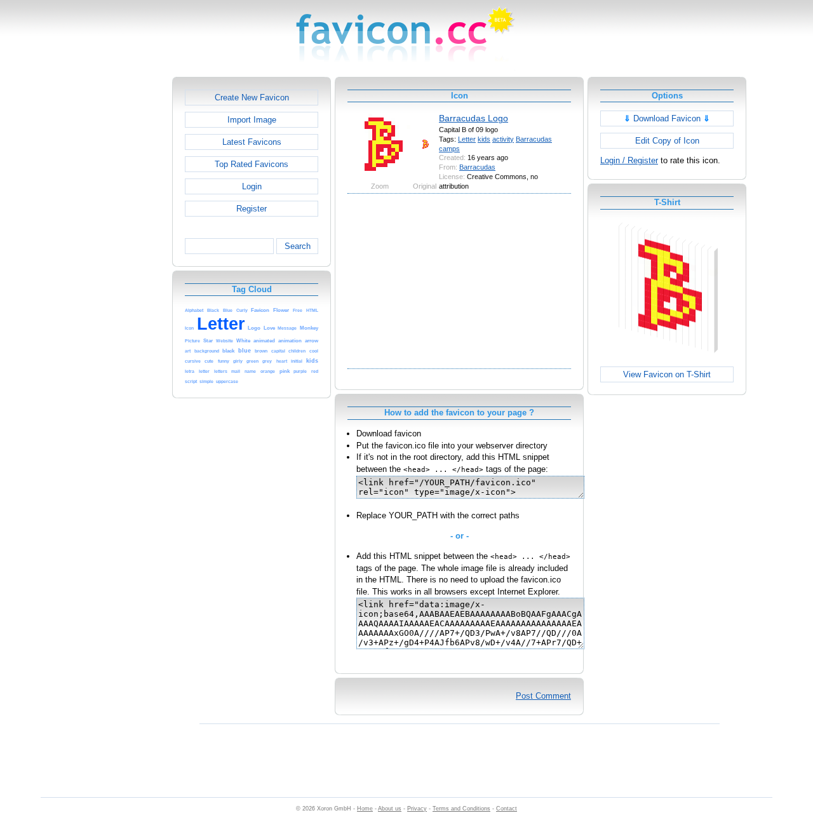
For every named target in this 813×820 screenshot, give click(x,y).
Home (365, 808)
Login (252, 186)
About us (389, 808)
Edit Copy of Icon (667, 140)
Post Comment (543, 696)
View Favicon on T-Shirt (667, 374)
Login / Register (629, 160)
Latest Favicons (251, 142)
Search (298, 246)
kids (484, 139)
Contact (506, 808)
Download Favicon (667, 118)
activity (503, 139)
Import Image (251, 119)
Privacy (417, 808)
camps (449, 148)
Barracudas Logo (473, 118)
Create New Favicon (252, 97)
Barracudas (534, 139)
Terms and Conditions (461, 808)
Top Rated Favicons (251, 164)
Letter (467, 139)
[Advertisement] (117, 267)
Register (251, 208)
